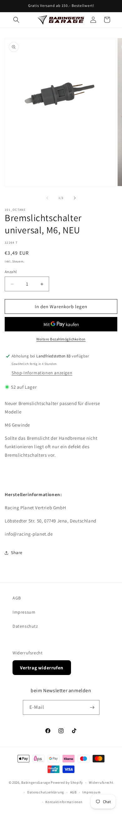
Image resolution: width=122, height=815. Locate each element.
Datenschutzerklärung (45, 792)
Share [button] (17, 552)
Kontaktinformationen (63, 802)
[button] (16, 20)
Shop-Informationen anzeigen (42, 373)
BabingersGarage (35, 782)
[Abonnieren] (92, 707)
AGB (17, 598)
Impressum (24, 612)
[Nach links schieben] (47, 198)
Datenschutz (25, 626)
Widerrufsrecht (28, 653)
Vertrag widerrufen (42, 668)
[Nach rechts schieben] (75, 198)
